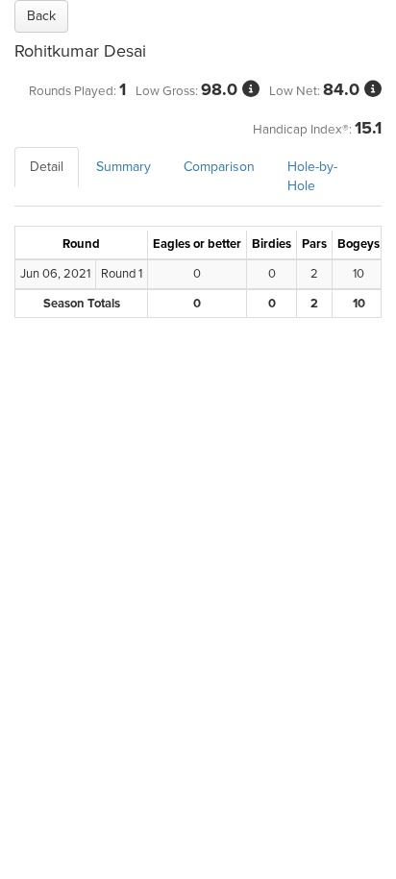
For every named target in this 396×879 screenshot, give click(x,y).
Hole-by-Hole (312, 176)
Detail (46, 167)
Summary (123, 167)
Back (41, 16)
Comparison (219, 167)
